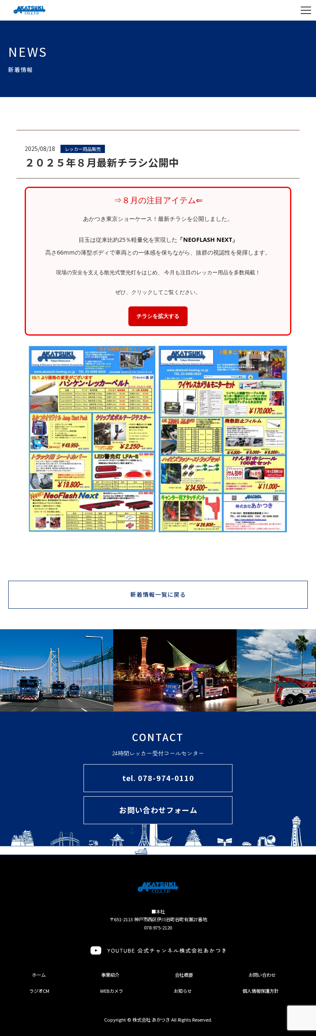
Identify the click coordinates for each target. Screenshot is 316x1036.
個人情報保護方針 (260, 990)
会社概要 (184, 974)
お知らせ (183, 990)
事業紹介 (110, 974)
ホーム (39, 974)
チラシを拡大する (158, 316)
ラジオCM (39, 990)
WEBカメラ (111, 990)
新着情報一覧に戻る (158, 594)
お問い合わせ (262, 974)
